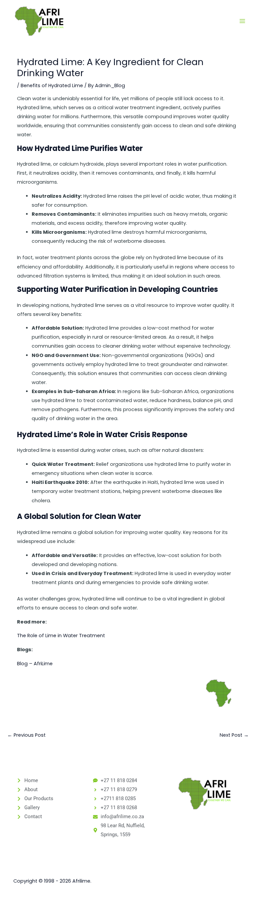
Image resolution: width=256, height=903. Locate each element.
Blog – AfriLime (35, 663)
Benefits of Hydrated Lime (52, 85)
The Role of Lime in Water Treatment (61, 635)
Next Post (234, 735)
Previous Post (26, 735)
